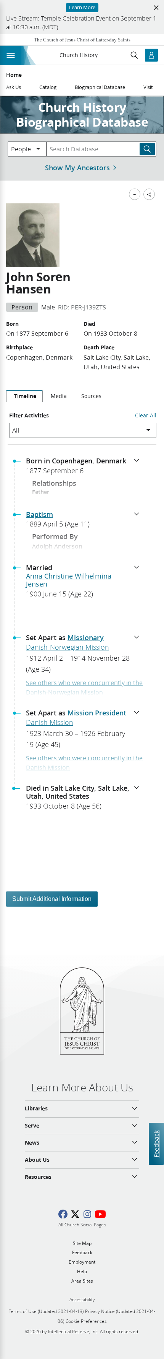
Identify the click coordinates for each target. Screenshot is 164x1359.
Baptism (39, 514)
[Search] (147, 149)
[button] (85, 468)
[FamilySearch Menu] (134, 194)
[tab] (24, 396)
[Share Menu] (149, 194)
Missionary (86, 637)
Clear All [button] (145, 415)
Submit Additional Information (52, 899)
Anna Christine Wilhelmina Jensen (68, 580)
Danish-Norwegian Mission (67, 647)
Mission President (97, 713)
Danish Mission (49, 722)
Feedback (156, 1143)
